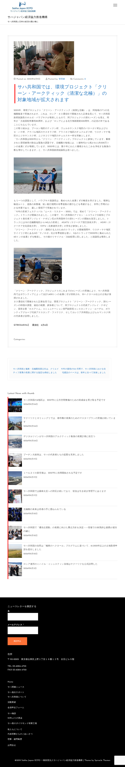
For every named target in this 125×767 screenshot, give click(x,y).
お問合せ (12, 745)
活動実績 (12, 702)
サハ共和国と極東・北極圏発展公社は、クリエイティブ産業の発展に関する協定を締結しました (36, 371)
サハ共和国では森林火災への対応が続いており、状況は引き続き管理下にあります (64, 491)
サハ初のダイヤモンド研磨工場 (22, 724)
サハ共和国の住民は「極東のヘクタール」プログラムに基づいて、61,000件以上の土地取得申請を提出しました (70, 548)
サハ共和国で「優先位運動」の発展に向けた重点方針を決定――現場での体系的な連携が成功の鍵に (70, 529)
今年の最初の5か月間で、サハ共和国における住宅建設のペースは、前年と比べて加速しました (83, 371)
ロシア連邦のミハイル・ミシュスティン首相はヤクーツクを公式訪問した (60, 564)
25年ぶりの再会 (15, 718)
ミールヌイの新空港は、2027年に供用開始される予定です (52, 473)
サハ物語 (12, 714)
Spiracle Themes (102, 761)
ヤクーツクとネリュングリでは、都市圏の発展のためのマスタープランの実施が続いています (69, 420)
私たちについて (15, 730)
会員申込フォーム (16, 708)
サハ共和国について (17, 697)
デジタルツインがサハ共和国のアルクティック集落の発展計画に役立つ (59, 436)
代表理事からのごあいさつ (20, 734)
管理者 (62, 79)
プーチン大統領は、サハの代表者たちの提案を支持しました (53, 455)
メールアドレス (16, 625)
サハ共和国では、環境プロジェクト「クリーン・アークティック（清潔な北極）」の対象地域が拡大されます (62, 93)
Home (10, 682)
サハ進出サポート (16, 693)
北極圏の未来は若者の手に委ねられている (44, 509)
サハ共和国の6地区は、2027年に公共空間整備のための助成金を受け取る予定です (64, 400)
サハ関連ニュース (16, 687)
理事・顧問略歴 (15, 739)
